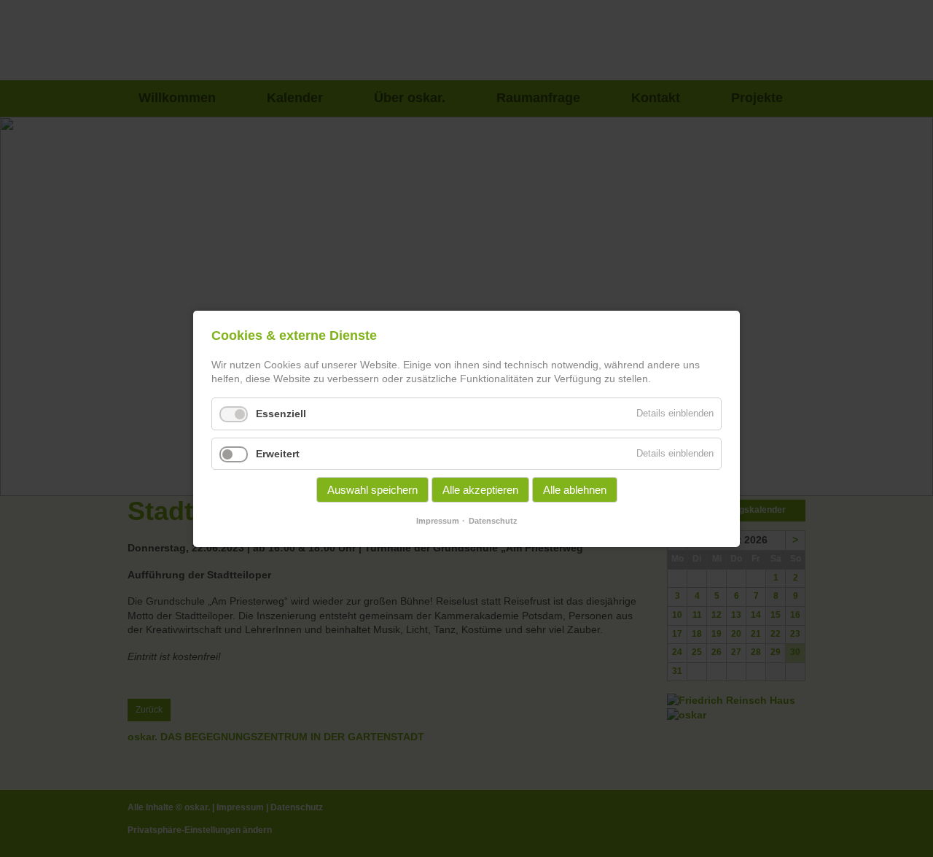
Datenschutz (493, 520)
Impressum (437, 520)
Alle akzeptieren (480, 490)
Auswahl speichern (372, 490)
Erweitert (278, 453)
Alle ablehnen (574, 490)
